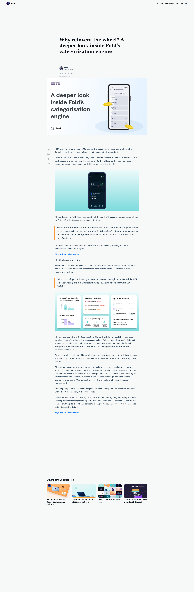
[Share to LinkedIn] (48, 154)
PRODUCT (71, 73)
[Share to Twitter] (48, 149)
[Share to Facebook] (48, 159)
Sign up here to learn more (67, 254)
